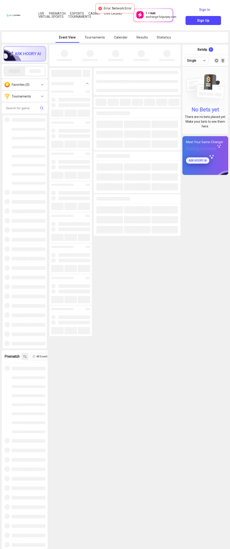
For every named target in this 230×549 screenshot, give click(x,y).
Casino (94, 13)
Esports (77, 13)
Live (41, 13)
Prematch (57, 13)
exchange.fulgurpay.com (161, 16)
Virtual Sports (51, 16)
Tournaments (79, 16)
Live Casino (113, 13)
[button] (67, 37)
